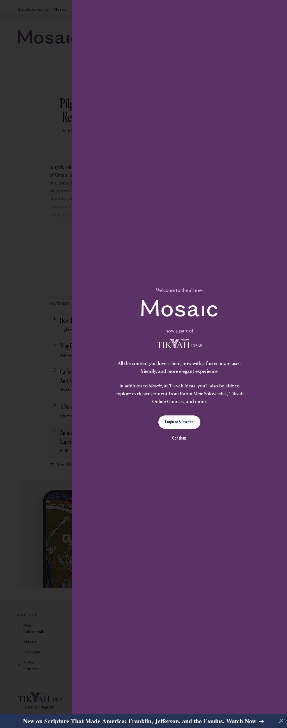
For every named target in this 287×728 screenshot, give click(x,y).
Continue (179, 438)
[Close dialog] (281, 720)
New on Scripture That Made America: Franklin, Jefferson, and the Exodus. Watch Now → (143, 720)
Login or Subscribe (179, 422)
